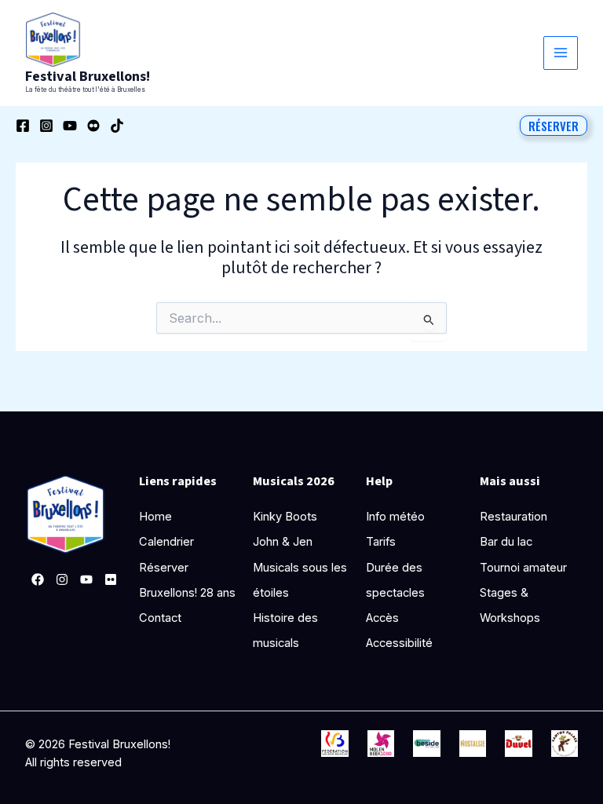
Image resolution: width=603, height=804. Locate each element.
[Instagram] (46, 126)
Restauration (513, 517)
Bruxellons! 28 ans (187, 593)
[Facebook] (23, 126)
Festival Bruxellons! (87, 76)
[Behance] (93, 126)
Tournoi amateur (523, 568)
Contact (160, 618)
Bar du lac (506, 542)
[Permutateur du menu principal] (560, 53)
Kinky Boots (285, 517)
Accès (382, 618)
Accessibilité (399, 643)
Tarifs (381, 542)
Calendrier (166, 542)
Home (155, 517)
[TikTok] (117, 126)
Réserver (163, 568)
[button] (553, 125)
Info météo (395, 517)
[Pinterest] (110, 579)
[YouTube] (70, 126)
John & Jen (282, 542)
